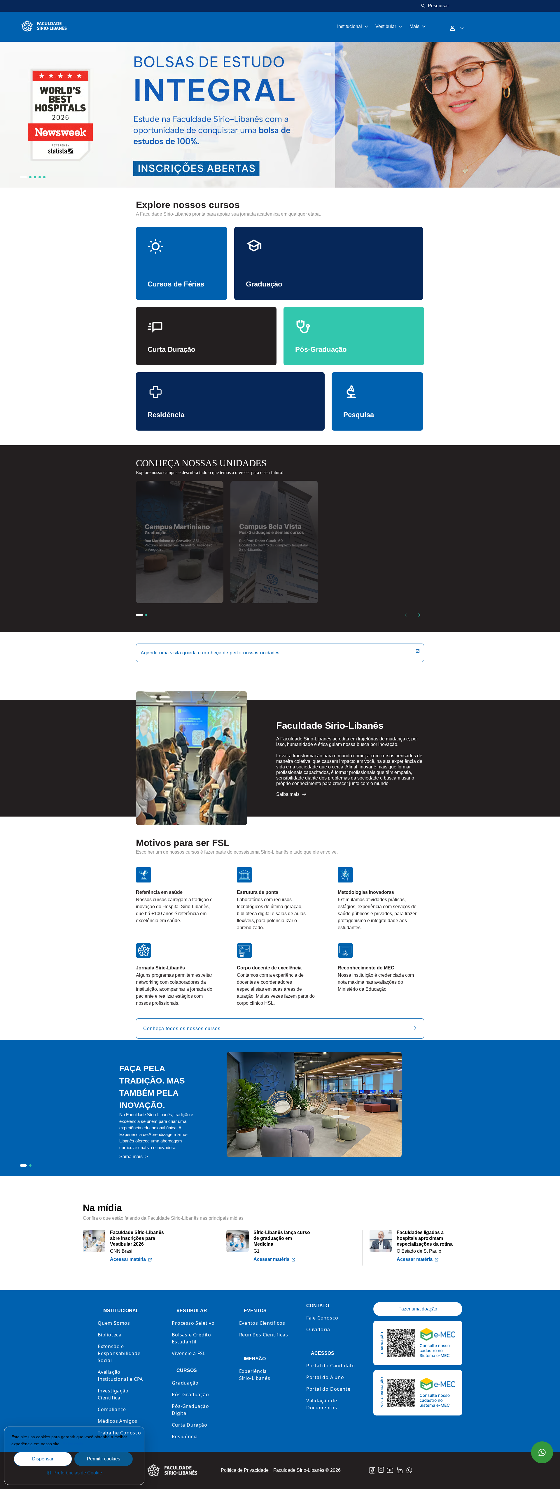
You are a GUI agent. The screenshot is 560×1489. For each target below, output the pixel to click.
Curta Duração (189, 1425)
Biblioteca (110, 1334)
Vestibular (385, 26)
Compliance (112, 1409)
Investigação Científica (113, 1394)
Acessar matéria (128, 1259)
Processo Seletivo (193, 1323)
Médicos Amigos (117, 1421)
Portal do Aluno (325, 1377)
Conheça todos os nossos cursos (181, 1028)
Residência (185, 1436)
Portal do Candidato (330, 1365)
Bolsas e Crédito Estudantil (191, 1338)
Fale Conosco (322, 1318)
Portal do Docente (328, 1389)
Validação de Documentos (321, 1404)
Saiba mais (73, 1443)
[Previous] (405, 615)
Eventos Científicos (262, 1323)
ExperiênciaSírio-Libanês (254, 1374)
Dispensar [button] (42, 1458)
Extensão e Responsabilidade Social (119, 1353)
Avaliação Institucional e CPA (120, 1375)
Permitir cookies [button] (103, 1458)
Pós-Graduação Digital (190, 1409)
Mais (414, 26)
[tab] (23, 177)
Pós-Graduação (190, 1394)
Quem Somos (114, 1323)
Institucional (349, 26)
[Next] (419, 615)
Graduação (185, 1383)
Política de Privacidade (245, 1470)
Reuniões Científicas (263, 1334)
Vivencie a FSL (188, 1353)
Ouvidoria (318, 1329)
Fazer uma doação (417, 1308)
